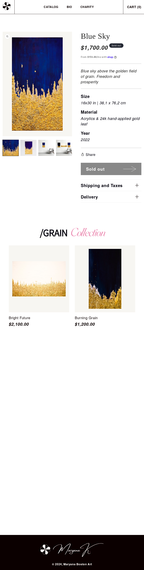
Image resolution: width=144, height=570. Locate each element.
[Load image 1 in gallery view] (11, 148)
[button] (111, 185)
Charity (87, 7)
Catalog (51, 7)
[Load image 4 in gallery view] (64, 148)
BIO (69, 7)
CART (134, 7)
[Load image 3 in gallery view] (46, 148)
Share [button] (91, 154)
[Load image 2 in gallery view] (28, 148)
